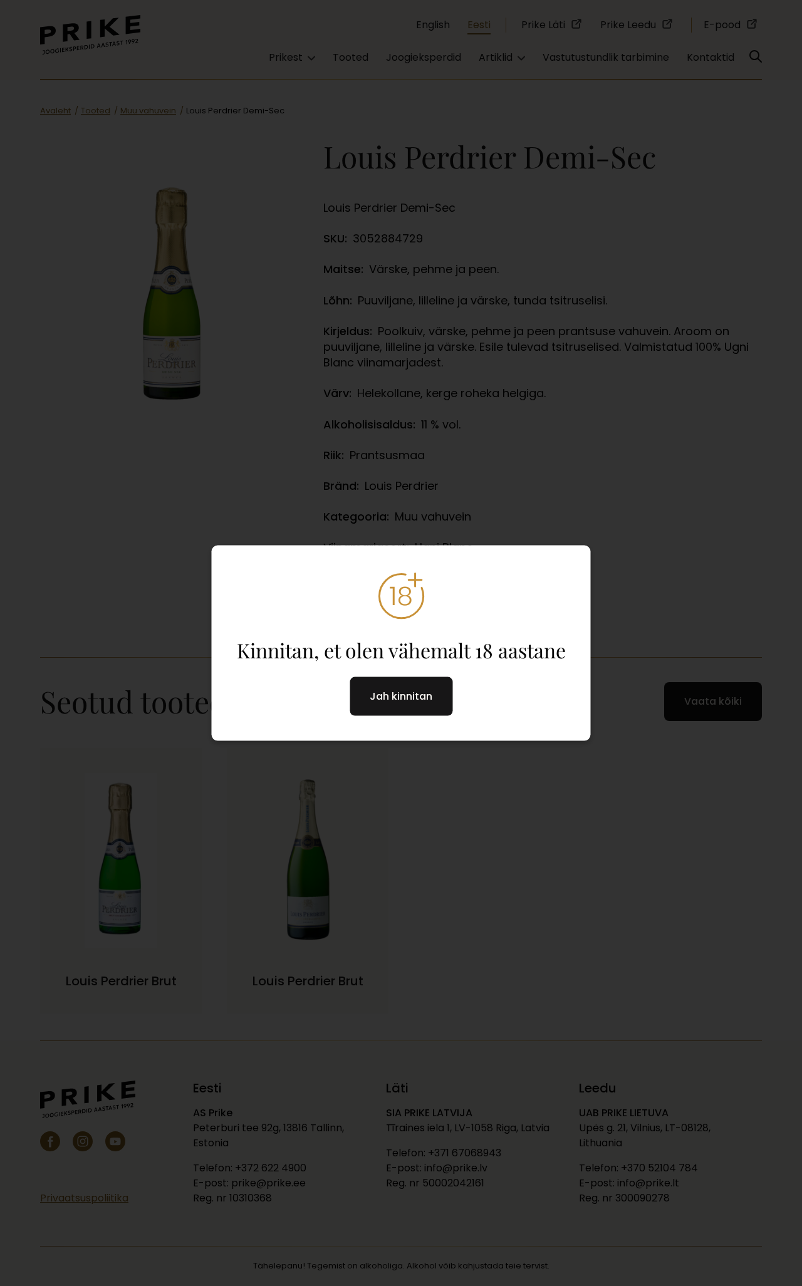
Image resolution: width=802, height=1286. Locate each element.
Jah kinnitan (401, 696)
